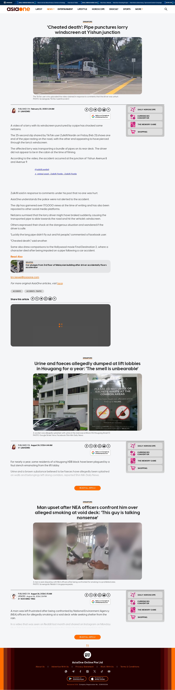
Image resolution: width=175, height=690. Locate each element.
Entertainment (65, 9)
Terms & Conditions (130, 667)
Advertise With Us (60, 667)
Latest (39, 9)
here (60, 283)
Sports (127, 9)
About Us (40, 667)
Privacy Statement (85, 667)
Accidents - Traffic (34, 291)
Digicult (113, 9)
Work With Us (107, 667)
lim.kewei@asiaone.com (25, 277)
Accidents (17, 291)
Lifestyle (82, 9)
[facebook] (86, 110)
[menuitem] (39, 9)
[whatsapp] (99, 110)
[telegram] (95, 110)
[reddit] (104, 110)
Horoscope (98, 9)
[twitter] (91, 110)
